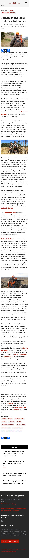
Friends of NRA (8, 357)
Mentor (4, 421)
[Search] (26, 3)
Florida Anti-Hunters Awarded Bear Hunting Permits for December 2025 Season (13, 464)
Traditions (16, 410)
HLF (3, 430)
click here (10, 403)
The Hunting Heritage (8, 12)
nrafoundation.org (20, 407)
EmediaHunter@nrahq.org (8, 504)
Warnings (16, 549)
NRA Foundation (21, 424)
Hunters (11, 421)
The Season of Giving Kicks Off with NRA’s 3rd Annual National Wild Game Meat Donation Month (14, 454)
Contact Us (10, 549)
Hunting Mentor (19, 418)
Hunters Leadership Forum (14, 430)
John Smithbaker (17, 427)
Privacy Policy (4, 549)
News (11, 10)
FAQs (20, 549)
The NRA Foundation (20, 354)
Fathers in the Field (7, 208)
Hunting (19, 421)
